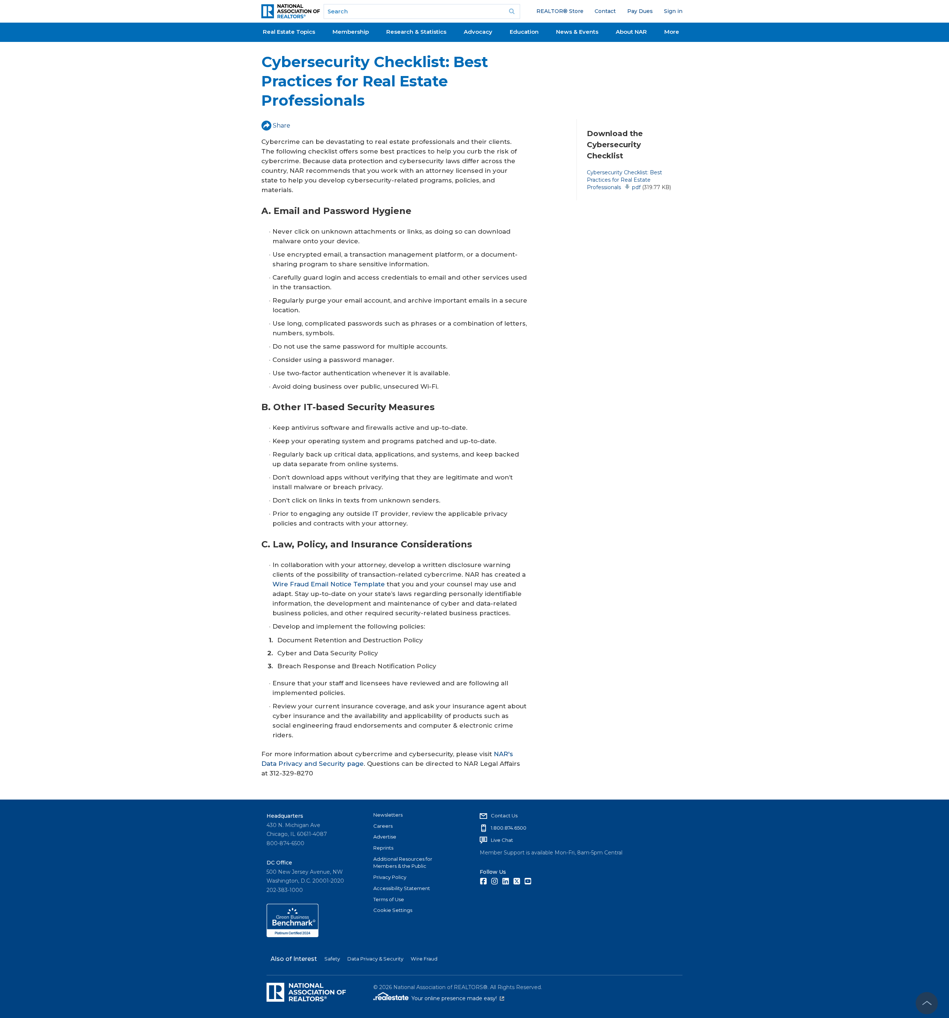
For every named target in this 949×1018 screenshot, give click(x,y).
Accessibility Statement (401, 888)
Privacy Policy (389, 877)
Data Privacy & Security (375, 959)
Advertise (384, 837)
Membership (351, 31)
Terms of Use (388, 899)
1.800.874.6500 (508, 828)
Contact (605, 11)
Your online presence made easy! (457, 998)
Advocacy (478, 31)
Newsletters (388, 815)
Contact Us (504, 815)
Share (281, 125)
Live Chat (502, 840)
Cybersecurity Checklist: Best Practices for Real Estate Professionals (624, 180)
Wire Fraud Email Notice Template (328, 584)
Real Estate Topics (289, 31)
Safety (332, 959)
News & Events (577, 31)
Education (524, 31)
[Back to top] (927, 1003)
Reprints (383, 848)
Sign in (673, 11)
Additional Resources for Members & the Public (402, 862)
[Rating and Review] (292, 935)
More (671, 31)
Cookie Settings (392, 910)
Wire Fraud (424, 959)
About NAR (631, 31)
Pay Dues (640, 11)
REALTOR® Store (559, 11)
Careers (383, 826)
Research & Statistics (416, 31)
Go (512, 11)
